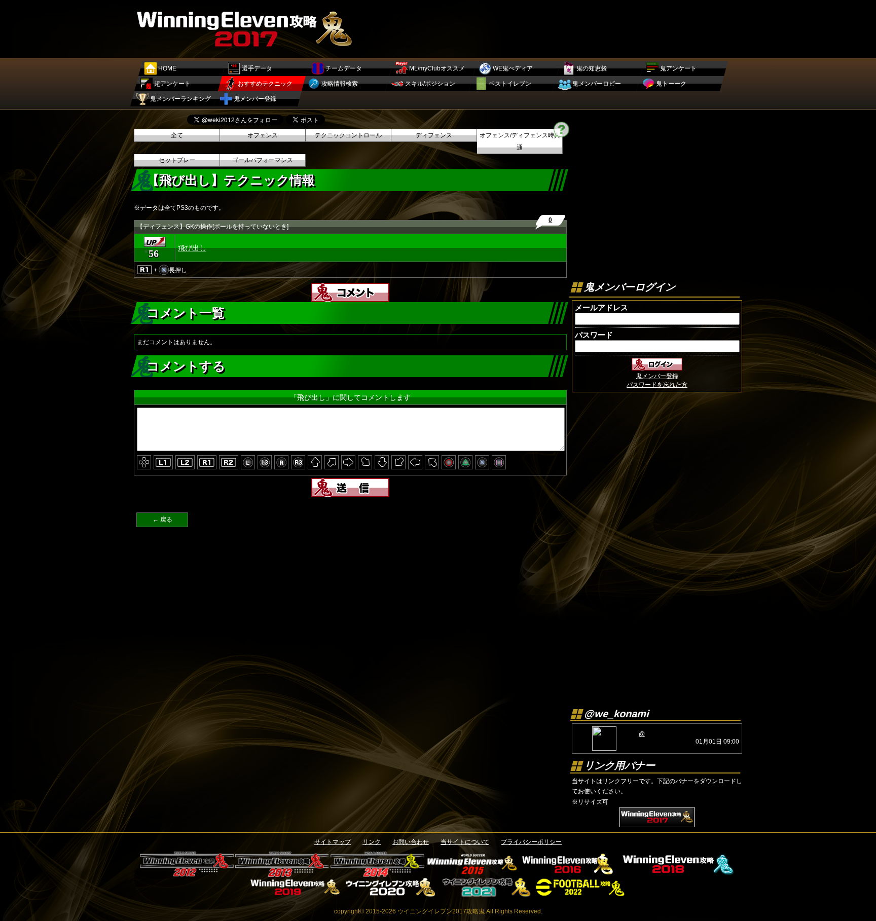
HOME (167, 68)
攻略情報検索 (339, 83)
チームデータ (343, 68)
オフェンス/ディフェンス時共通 (520, 141)
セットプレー (177, 160)
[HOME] (246, 49)
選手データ (257, 68)
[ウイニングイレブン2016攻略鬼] (568, 873)
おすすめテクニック (265, 83)
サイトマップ (332, 841)
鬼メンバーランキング (180, 98)
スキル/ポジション (430, 83)
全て (177, 135)
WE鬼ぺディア (513, 68)
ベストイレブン (510, 83)
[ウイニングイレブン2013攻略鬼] (282, 873)
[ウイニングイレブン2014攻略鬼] (377, 873)
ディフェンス (434, 135)
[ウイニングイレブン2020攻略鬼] (390, 893)
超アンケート (172, 83)
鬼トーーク (671, 83)
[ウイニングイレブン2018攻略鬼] (676, 873)
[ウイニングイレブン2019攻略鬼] (295, 893)
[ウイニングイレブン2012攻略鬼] (187, 873)
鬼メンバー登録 (255, 98)
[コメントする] (350, 298)
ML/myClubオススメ (437, 68)
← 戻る (162, 519)
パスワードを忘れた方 (657, 384)
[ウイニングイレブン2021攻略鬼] (486, 893)
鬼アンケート (678, 68)
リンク (371, 841)
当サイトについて (465, 841)
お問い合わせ (410, 841)
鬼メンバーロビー (596, 83)
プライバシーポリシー (531, 841)
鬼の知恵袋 (591, 68)
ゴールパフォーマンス (262, 160)
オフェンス (262, 135)
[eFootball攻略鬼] (581, 893)
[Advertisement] (557, 28)
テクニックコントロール (348, 135)
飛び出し (192, 248)
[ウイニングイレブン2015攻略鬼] (473, 873)
